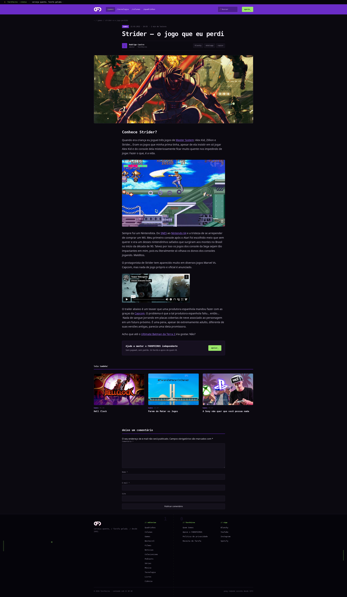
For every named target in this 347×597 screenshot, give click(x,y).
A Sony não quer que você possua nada (226, 411)
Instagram (225, 536)
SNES (164, 233)
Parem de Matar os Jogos (163, 411)
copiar (220, 45)
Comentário (127, 441)
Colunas (148, 532)
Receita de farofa (192, 541)
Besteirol (150, 541)
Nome (125, 472)
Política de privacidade (195, 536)
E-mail (126, 483)
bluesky (198, 45)
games (100, 20)
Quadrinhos (150, 528)
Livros (148, 577)
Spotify (224, 541)
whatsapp (209, 45)
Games (125, 27)
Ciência (148, 581)
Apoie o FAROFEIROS (192, 532)
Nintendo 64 (178, 233)
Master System (185, 140)
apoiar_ (215, 348)
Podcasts (149, 559)
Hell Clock (100, 411)
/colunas (136, 9)
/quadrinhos (149, 9)
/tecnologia (123, 9)
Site (124, 494)
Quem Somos (188, 528)
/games (110, 9)
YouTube (224, 532)
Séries (148, 563)
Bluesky (224, 528)
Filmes (148, 545)
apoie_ (247, 9)
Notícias (149, 550)
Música (148, 568)
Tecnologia (150, 572)
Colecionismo (151, 554)
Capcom (140, 313)
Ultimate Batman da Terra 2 (158, 334)
